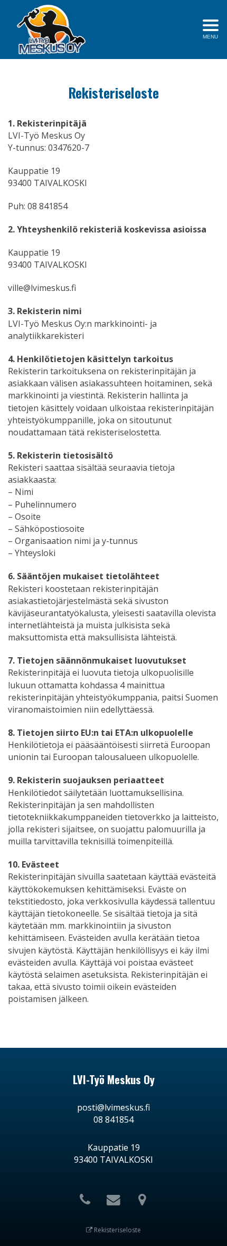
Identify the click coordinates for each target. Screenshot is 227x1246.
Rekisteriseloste (116, 1229)
